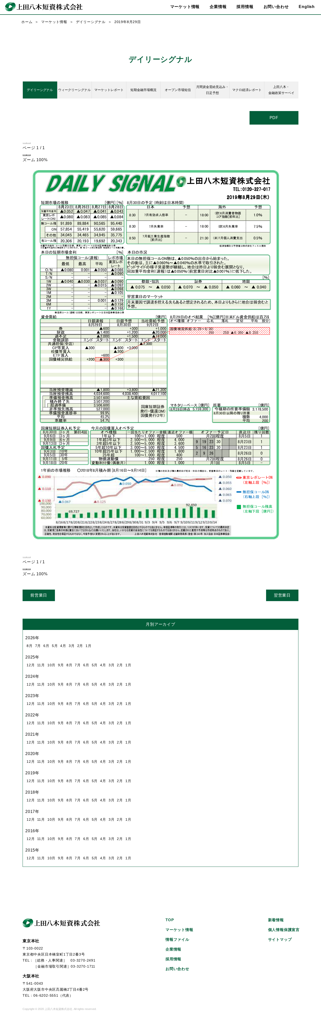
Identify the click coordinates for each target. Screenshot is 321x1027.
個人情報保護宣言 (284, 929)
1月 (89, 646)
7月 (38, 646)
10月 (51, 665)
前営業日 (38, 595)
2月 (80, 646)
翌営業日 (282, 595)
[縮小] (25, 155)
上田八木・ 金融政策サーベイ (281, 90)
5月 (55, 646)
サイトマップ (280, 939)
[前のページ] (25, 143)
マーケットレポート (109, 90)
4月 (63, 646)
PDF (274, 118)
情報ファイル (177, 939)
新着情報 (276, 920)
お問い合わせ (276, 7)
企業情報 (173, 949)
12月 (31, 665)
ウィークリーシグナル (74, 90)
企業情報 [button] (218, 7)
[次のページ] (29, 143)
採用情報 (244, 7)
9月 (61, 665)
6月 (46, 646)
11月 (41, 665)
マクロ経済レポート (247, 90)
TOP (170, 920)
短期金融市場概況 (143, 90)
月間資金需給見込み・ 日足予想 (212, 90)
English (307, 7)
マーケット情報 (54, 22)
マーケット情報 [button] (185, 7)
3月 (72, 646)
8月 (30, 646)
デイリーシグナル (91, 22)
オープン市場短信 (178, 90)
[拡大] (29, 155)
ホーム (26, 22)
